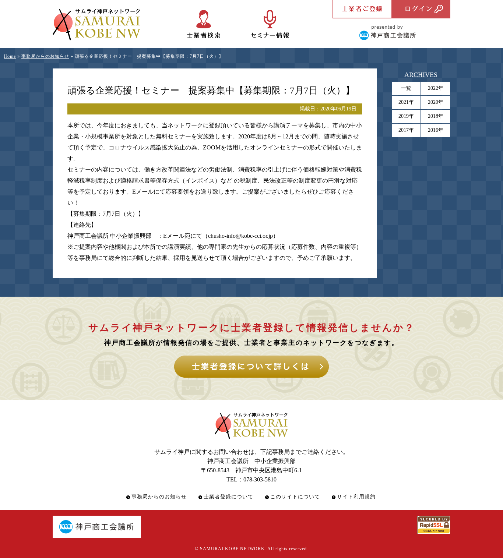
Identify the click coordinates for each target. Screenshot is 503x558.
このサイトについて (295, 496)
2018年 (435, 116)
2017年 (406, 130)
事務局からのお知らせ (45, 56)
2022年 (435, 88)
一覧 (406, 88)
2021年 (406, 102)
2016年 (435, 130)
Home (10, 56)
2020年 (435, 102)
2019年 (406, 116)
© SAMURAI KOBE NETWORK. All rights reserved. (251, 548)
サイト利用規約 (356, 496)
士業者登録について (228, 496)
